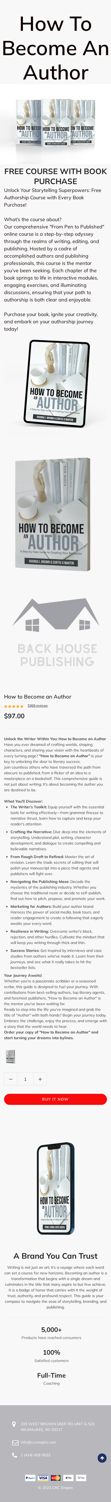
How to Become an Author (37, 696)
